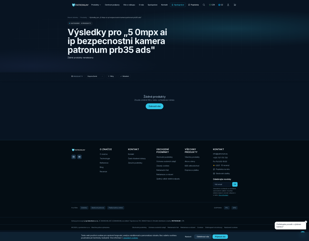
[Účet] (228, 4)
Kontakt (164, 5)
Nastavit (188, 237)
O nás (141, 5)
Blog (101, 167)
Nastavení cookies (231, 227)
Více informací (223, 195)
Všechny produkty (192, 157)
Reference (104, 163)
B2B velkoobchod (192, 166)
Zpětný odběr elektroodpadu (168, 179)
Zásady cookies (162, 166)
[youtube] (79, 157)
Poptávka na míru (223, 169)
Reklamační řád (162, 170)
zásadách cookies (130, 238)
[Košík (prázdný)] (235, 4)
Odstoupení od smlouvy (213, 227)
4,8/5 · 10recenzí (221, 165)
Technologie (105, 158)
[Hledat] (204, 4)
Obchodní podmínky (164, 157)
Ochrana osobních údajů (166, 161)
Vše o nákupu (129, 5)
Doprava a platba (192, 170)
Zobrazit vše (155, 106)
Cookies (200, 227)
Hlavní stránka (73, 17)
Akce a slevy (190, 161)
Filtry (112, 76)
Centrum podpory (112, 5)
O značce (104, 154)
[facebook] (73, 157)
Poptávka (195, 5)
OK (235, 184)
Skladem (126, 76)
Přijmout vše (220, 237)
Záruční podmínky (135, 163)
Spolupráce (152, 5)
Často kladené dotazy (137, 158)
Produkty (95, 5)
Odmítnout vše (203, 237)
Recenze (103, 171)
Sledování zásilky (223, 173)
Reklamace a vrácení (164, 174)
